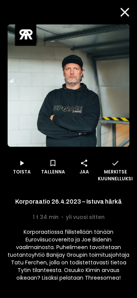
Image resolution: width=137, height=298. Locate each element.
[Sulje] (124, 12)
